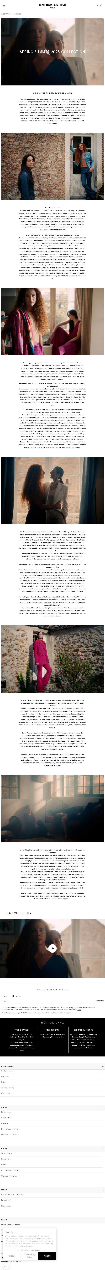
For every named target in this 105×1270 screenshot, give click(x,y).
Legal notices (6, 1206)
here (79, 1009)
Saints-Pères (6, 1118)
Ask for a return (7, 1088)
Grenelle (4, 1123)
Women (18, 996)
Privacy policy (6, 1200)
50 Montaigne (6, 1112)
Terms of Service (60, 1013)
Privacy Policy (45, 1013)
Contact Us (5, 1093)
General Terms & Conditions (12, 1194)
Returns (4, 1082)
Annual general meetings (10, 1224)
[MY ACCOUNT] (97, 6)
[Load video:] (52, 948)
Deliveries (5, 1077)
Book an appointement (10, 1129)
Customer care (7, 1071)
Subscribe (100, 1001)
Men (6, 996)
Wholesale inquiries (9, 1135)
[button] (4, 6)
